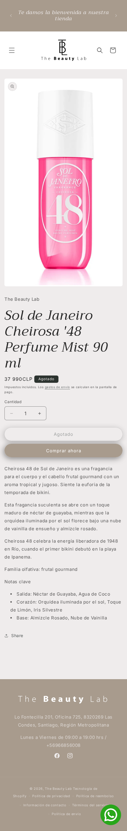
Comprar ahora (63, 450)
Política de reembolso (95, 796)
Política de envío (66, 814)
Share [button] (17, 635)
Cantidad (13, 401)
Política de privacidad (51, 796)
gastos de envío (57, 387)
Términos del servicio (91, 805)
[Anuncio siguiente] (116, 15)
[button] (11, 50)
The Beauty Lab (58, 789)
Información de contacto (44, 805)
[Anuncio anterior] (10, 15)
